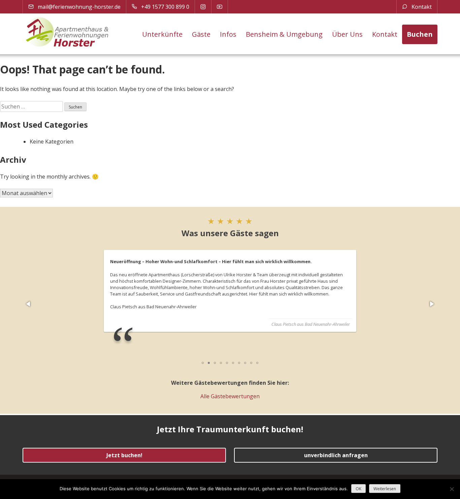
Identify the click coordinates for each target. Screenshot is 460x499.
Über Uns (347, 34)
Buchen (420, 34)
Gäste (201, 34)
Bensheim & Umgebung (284, 34)
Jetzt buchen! (124, 455)
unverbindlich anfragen (336, 455)
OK (358, 489)
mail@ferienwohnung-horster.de (78, 6)
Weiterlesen (384, 489)
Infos (228, 34)
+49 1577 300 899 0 (164, 6)
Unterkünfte (162, 34)
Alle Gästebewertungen (230, 396)
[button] (28, 304)
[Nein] (451, 489)
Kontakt (421, 6)
